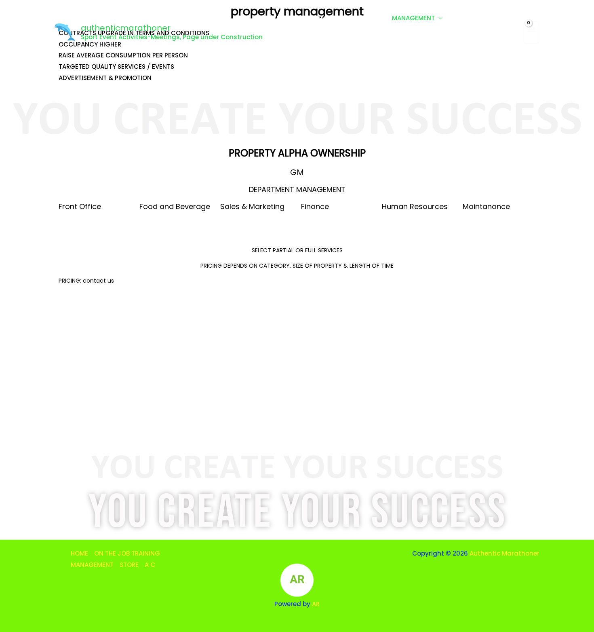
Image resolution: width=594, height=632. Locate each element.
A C (282, 46)
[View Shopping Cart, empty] (531, 32)
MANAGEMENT (413, 18)
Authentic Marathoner (504, 553)
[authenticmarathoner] (65, 31)
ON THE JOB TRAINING (339, 18)
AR (316, 604)
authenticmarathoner (126, 28)
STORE (464, 18)
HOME (285, 18)
